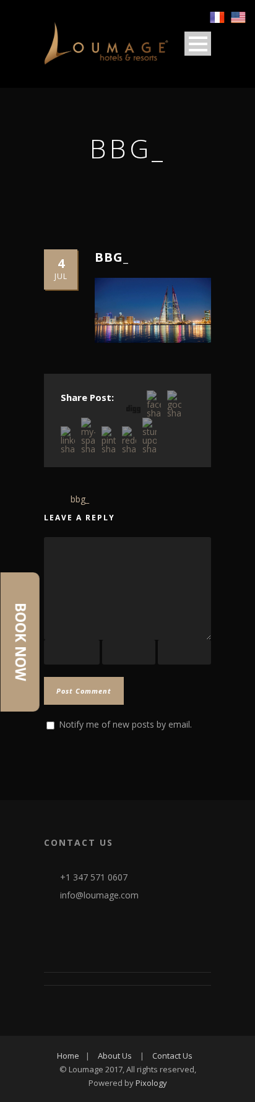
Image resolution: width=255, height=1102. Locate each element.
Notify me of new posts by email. (125, 724)
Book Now (20, 642)
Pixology (151, 1082)
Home (68, 1055)
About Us (115, 1055)
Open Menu (197, 44)
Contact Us (172, 1055)
